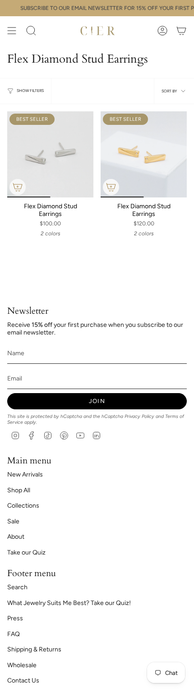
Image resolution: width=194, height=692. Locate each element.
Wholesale (22, 665)
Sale (13, 521)
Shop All (18, 490)
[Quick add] (17, 187)
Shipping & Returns (34, 649)
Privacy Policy (139, 416)
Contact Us (23, 680)
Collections (23, 505)
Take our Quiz (26, 552)
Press (15, 618)
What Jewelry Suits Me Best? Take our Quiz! (69, 603)
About (15, 537)
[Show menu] (12, 30)
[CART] (181, 30)
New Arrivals (25, 474)
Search (17, 587)
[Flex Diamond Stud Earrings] (50, 154)
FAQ (13, 634)
